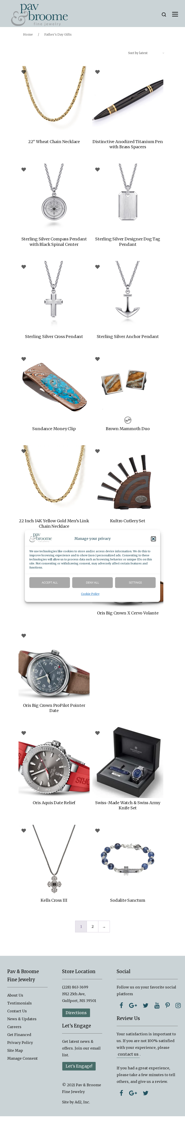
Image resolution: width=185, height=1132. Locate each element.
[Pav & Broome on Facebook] (121, 1005)
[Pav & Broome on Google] (133, 1005)
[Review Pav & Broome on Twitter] (145, 1093)
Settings (135, 583)
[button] (153, 539)
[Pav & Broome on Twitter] (145, 1005)
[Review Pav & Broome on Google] (133, 1093)
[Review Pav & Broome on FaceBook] (121, 1093)
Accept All (50, 583)
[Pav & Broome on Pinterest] (167, 1005)
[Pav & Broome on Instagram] (178, 1005)
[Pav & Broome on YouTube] (156, 1005)
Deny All (92, 583)
